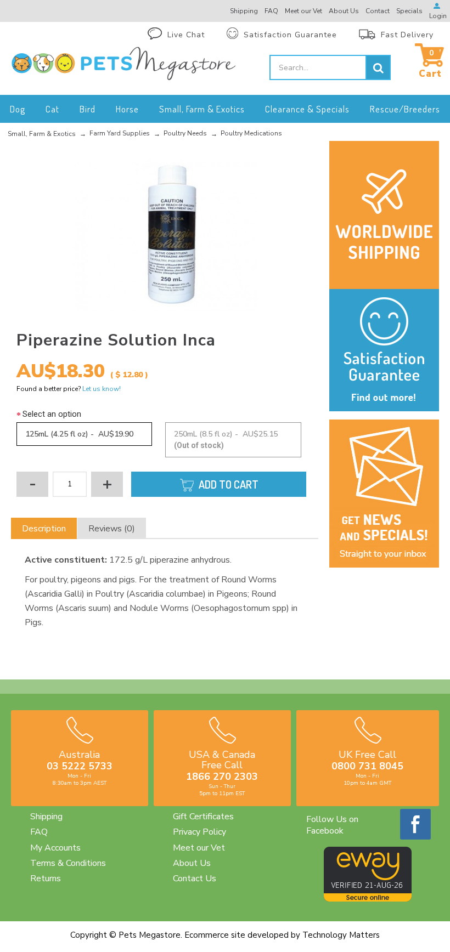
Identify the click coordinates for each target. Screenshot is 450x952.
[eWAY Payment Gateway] (368, 899)
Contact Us (194, 878)
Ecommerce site (214, 935)
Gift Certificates (203, 817)
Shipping (46, 817)
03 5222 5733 (80, 766)
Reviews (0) (111, 529)
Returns (45, 878)
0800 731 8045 (367, 766)
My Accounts (55, 848)
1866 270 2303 (222, 776)
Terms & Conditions (68, 863)
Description (44, 529)
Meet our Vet (199, 848)
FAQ (39, 832)
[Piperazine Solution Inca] (164, 236)
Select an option (51, 414)
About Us (192, 863)
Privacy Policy (199, 832)
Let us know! (101, 388)
